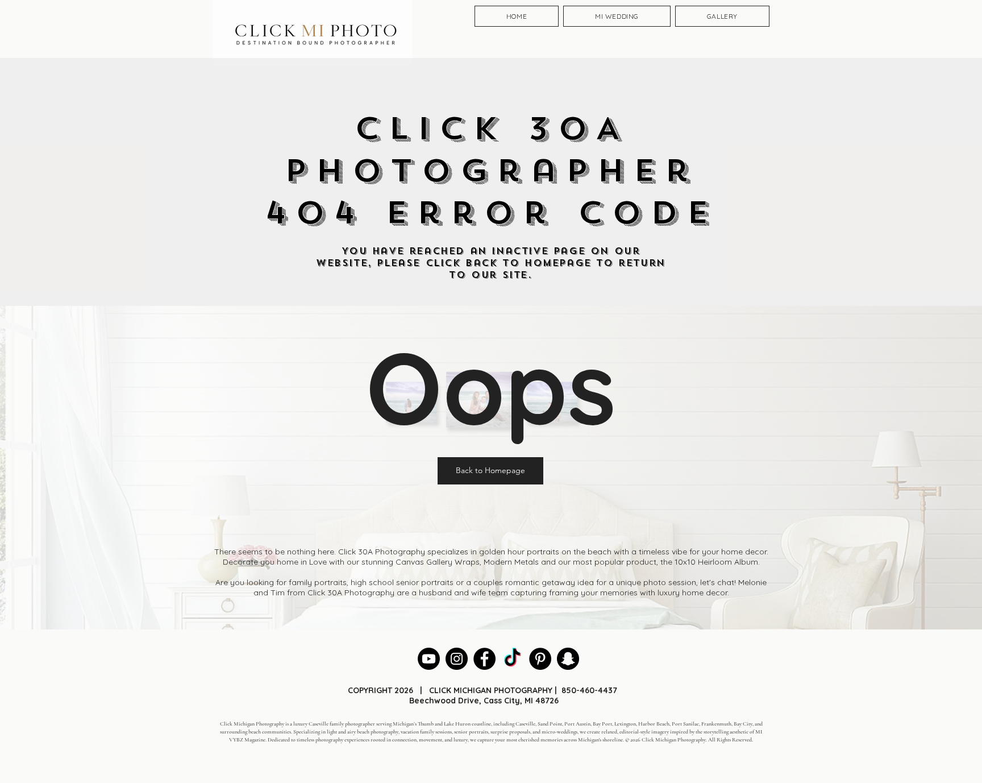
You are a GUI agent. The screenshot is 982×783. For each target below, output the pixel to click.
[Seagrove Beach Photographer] (512, 659)
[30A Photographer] (457, 659)
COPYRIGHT (370, 690)
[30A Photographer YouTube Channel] (429, 659)
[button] (490, 470)
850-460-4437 (589, 690)
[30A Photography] (568, 659)
